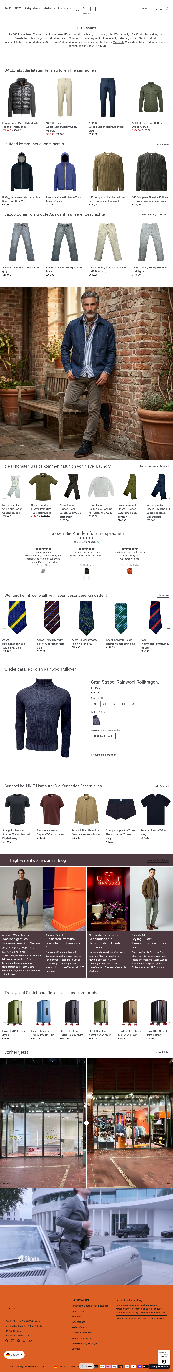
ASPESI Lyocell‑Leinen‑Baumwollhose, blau (106, 126)
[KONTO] (161, 8)
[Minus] (96, 746)
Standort (76, 1316)
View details (162, 1052)
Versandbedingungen (83, 1338)
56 (133, 704)
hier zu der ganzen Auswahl (154, 466)
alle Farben (163, 595)
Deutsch (145, 8)
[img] (86, 538)
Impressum (78, 1311)
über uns (63, 8)
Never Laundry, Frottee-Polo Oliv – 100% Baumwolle (42, 508)
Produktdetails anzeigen (103, 754)
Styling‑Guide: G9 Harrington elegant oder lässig (149, 943)
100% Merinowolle (103, 736)
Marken (48, 8)
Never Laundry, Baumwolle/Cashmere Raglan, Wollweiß (100, 508)
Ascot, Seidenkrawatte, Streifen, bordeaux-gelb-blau (51, 643)
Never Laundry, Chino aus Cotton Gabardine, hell (12, 508)
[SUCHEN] (155, 8)
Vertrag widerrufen (82, 1332)
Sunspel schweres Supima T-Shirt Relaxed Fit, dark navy (16, 834)
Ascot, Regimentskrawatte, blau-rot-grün (155, 643)
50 (104, 704)
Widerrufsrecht (80, 1327)
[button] (168, 107)
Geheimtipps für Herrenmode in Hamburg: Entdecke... (107, 943)
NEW (18, 8)
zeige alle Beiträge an (158, 860)
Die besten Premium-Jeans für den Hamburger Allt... (64, 943)
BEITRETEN (158, 1318)
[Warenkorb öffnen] (167, 8)
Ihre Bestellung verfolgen (85, 1343)
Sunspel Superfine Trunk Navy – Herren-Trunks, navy (120, 834)
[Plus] (112, 746)
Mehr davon (162, 144)
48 (95, 704)
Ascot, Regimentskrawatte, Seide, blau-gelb (13, 643)
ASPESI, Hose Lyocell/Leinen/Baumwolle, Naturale (61, 126)
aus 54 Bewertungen (85, 541)
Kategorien (31, 8)
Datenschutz (78, 1321)
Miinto (153, 38)
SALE (7, 8)
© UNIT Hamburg (15, 1366)
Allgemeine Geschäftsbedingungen (90, 1305)
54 (123, 704)
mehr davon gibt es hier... (155, 214)
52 (114, 704)
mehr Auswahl (161, 786)
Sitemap (76, 1348)
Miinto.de (118, 42)
